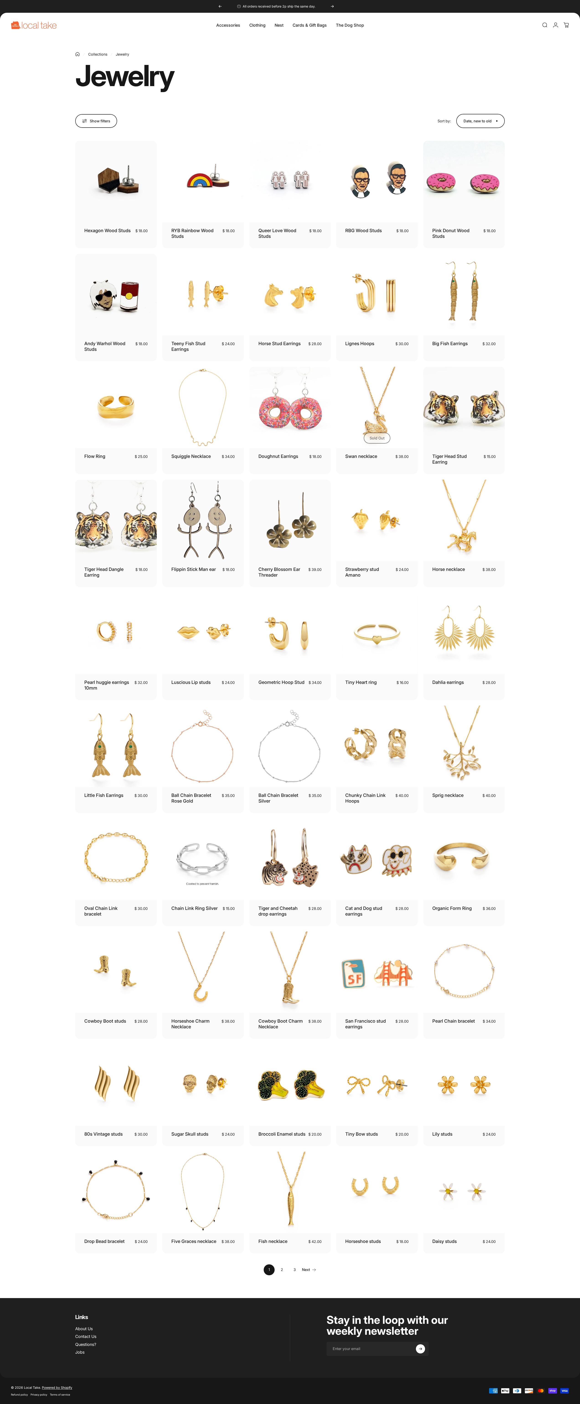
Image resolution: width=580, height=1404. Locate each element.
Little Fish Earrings (103, 795)
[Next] (332, 6)
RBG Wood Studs (363, 230)
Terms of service (60, 1394)
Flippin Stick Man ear (193, 569)
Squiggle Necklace (191, 456)
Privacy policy (39, 1394)
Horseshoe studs (363, 1241)
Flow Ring (94, 456)
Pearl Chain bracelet (453, 1021)
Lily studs (442, 1134)
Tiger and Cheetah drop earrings (278, 911)
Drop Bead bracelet (104, 1241)
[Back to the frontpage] (77, 54)
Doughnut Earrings (278, 456)
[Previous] (220, 6)
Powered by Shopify (57, 1387)
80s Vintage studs (103, 1134)
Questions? (85, 1344)
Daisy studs (444, 1241)
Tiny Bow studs (361, 1134)
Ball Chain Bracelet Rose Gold (191, 798)
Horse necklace (448, 569)
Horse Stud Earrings (279, 343)
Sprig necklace (448, 795)
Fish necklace (272, 1241)
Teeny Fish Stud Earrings (188, 346)
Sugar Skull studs (189, 1134)
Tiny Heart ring (361, 682)
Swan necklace (361, 456)
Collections (97, 54)
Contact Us (85, 1336)
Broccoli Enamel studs (281, 1134)
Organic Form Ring (452, 908)
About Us (84, 1328)
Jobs (80, 1352)
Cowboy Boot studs (105, 1021)
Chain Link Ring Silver (194, 908)
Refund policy (19, 1394)
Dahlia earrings (448, 682)
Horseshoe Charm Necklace (190, 1023)
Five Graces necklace (193, 1241)
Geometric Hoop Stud (281, 682)
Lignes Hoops (359, 343)
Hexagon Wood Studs (107, 230)
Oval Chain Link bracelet (101, 911)
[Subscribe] (420, 1348)
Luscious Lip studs (191, 682)
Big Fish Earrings (450, 343)
